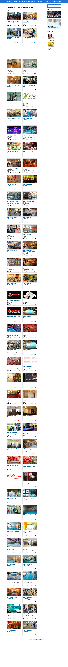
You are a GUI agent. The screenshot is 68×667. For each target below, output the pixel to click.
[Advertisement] (26, 51)
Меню (10, 1)
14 (40, 639)
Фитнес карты (33, 1)
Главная (8, 4)
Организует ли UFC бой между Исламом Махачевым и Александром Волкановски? (54, 17)
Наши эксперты (46, 1)
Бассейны (40, 1)
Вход (54, 1)
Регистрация (59, 1)
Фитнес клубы (12, 4)
